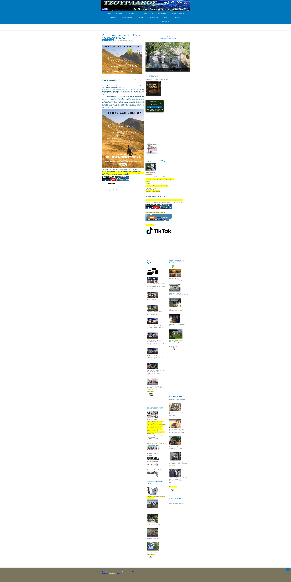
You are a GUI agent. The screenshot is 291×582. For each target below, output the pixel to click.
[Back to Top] (287, 569)
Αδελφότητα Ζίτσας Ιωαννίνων (155, 436)
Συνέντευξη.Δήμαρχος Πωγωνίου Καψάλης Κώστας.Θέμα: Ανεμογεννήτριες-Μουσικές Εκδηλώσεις (156, 372)
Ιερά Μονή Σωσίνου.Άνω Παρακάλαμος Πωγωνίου (176, 309)
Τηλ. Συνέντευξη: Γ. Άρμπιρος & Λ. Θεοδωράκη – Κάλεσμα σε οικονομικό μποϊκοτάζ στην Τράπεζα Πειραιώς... (156, 286)
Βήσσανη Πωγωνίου (152, 461)
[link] (160, 179)
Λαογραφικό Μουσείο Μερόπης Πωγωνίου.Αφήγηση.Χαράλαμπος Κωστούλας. (178, 463)
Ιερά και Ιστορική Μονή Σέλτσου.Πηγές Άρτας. (175, 341)
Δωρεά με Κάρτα (154, 107)
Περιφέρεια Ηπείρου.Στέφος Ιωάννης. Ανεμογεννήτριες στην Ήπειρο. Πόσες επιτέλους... (155, 313)
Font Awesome (105, 573)
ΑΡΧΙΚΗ (109, 13)
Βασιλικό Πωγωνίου (152, 552)
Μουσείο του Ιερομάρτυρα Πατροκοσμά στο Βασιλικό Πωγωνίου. (176, 414)
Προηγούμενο (108, 190)
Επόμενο (118, 190)
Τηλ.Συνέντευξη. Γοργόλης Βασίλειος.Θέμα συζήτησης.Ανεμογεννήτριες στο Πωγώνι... (155, 342)
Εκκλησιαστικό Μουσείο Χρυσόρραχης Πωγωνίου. (176, 447)
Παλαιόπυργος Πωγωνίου (154, 524)
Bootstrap (104, 571)
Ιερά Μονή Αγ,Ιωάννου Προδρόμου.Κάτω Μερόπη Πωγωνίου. (179, 293)
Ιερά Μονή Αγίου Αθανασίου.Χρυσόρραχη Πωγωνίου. (178, 279)
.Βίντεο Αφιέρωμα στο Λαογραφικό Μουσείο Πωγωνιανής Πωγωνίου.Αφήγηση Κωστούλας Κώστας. (178, 480)
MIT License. (133, 571)
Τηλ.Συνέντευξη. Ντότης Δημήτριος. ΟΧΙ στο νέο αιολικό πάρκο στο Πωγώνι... (156, 327)
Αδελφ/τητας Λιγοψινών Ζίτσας (155, 443)
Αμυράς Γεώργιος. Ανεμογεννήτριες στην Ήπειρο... (155, 300)
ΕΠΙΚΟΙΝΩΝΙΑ (165, 22)
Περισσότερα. (173, 346)
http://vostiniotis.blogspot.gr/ (176, 503)
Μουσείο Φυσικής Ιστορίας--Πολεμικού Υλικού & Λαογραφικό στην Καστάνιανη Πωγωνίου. (178, 431)
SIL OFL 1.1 (119, 573)
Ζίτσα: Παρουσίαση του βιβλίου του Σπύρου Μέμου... (121, 36)
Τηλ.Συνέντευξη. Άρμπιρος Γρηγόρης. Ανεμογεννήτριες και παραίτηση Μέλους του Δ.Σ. (155, 357)
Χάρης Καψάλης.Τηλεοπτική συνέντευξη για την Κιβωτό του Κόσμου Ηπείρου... (155, 387)
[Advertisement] (129, 27)
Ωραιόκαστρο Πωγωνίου (153, 510)
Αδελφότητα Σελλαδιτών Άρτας (156, 470)
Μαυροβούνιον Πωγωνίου (153, 538)
